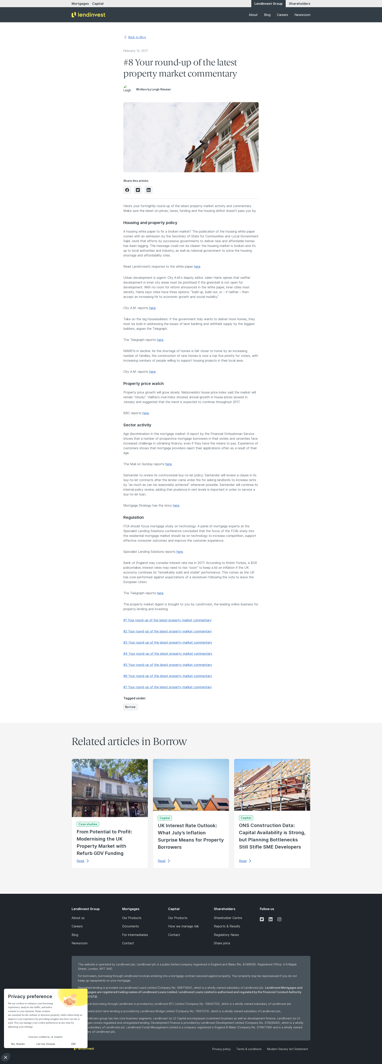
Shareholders (299, 4)
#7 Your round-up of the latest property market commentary (167, 687)
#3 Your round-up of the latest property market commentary (167, 642)
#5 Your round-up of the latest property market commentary (167, 665)
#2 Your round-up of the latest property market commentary (167, 631)
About (253, 15)
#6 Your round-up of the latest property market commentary (167, 676)
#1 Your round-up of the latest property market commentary (167, 620)
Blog (267, 15)
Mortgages (80, 4)
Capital (97, 4)
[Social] (262, 919)
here (197, 266)
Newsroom (302, 15)
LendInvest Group (268, 4)
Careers (282, 15)
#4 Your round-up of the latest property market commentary (167, 654)
